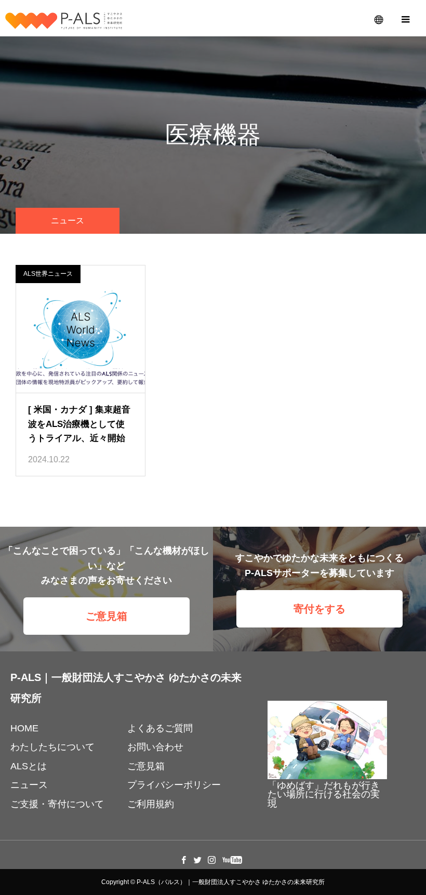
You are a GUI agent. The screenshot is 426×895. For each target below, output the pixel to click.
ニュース (29, 785)
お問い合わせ (155, 747)
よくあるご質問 (160, 728)
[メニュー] (405, 18)
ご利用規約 (150, 804)
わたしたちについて (52, 747)
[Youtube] (232, 859)
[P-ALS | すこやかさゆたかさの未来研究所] (63, 21)
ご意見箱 (106, 616)
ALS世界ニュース (48, 273)
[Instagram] (212, 859)
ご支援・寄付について (57, 804)
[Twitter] (198, 859)
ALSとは (28, 766)
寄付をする (319, 609)
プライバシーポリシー (174, 785)
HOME (24, 728)
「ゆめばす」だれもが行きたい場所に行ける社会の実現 (324, 794)
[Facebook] (184, 859)
